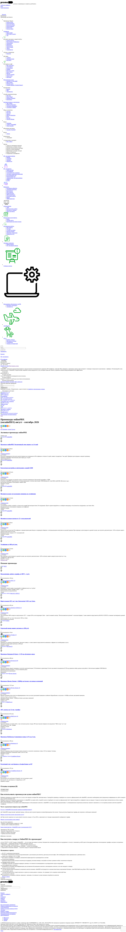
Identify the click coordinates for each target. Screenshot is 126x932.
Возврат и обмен (5, 911)
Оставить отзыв (4, 789)
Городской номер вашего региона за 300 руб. (15, 628)
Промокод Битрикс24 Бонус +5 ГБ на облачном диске (18, 654)
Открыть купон (4, 477)
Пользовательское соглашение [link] (8, 914)
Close (2, 930)
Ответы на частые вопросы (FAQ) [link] (9, 908)
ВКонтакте (6, 917)
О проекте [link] (3, 896)
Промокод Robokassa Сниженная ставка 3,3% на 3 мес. (18, 737)
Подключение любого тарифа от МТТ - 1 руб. (15, 574)
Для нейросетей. (57, 929)
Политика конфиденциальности (9, 912)
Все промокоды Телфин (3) (9, 635)
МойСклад (9, 702)
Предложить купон (14, 366)
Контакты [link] (3, 900)
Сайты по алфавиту (5, 894)
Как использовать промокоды (8, 904)
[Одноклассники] (7, 426)
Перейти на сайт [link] (5, 366)
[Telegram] (1, 426)
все (1, 429)
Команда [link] (3, 898)
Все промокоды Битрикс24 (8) (10, 660)
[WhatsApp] (3, 426)
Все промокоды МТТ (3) (9, 580)
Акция (9, 429)
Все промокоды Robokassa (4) (10, 743)
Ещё (2, 416)
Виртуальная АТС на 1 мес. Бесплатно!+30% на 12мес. (18, 601)
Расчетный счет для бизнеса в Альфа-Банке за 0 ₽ (16, 764)
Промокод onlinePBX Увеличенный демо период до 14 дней (19, 444)
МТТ (5, 566)
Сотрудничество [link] (5, 907)
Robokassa (9, 729)
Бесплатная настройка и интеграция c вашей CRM (17, 468)
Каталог (3, 893)
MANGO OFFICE (15, 593)
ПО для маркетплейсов (9, 156)
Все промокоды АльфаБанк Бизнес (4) (12, 770)
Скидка (13, 429)
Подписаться (4, 387)
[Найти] (4, 350)
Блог (2, 895)
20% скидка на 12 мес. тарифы (10, 709)
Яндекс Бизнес (12, 673)
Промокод (5, 429)
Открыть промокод (5, 453)
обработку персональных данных (36, 389)
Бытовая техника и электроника (11, 102)
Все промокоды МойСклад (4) (10, 716)
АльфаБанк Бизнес (15, 756)
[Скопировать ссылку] (9, 426)
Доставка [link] (3, 910)
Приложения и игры (9, 79)
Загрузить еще (4, 791)
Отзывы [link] (3, 899)
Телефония (6, 31)
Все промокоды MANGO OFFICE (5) (12, 607)
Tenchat (5, 920)
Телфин (7, 620)
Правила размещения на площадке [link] (9, 906)
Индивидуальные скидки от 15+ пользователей (16, 518)
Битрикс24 (9, 646)
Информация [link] (4, 902)
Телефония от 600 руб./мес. (9, 544)
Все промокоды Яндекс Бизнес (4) (11, 687)
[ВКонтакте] (5, 426)
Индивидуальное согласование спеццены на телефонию (18, 494)
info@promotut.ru (5, 915)
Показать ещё (4, 560)
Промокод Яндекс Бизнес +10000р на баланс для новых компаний (22, 681)
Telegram (6, 919)
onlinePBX (9, 437)
